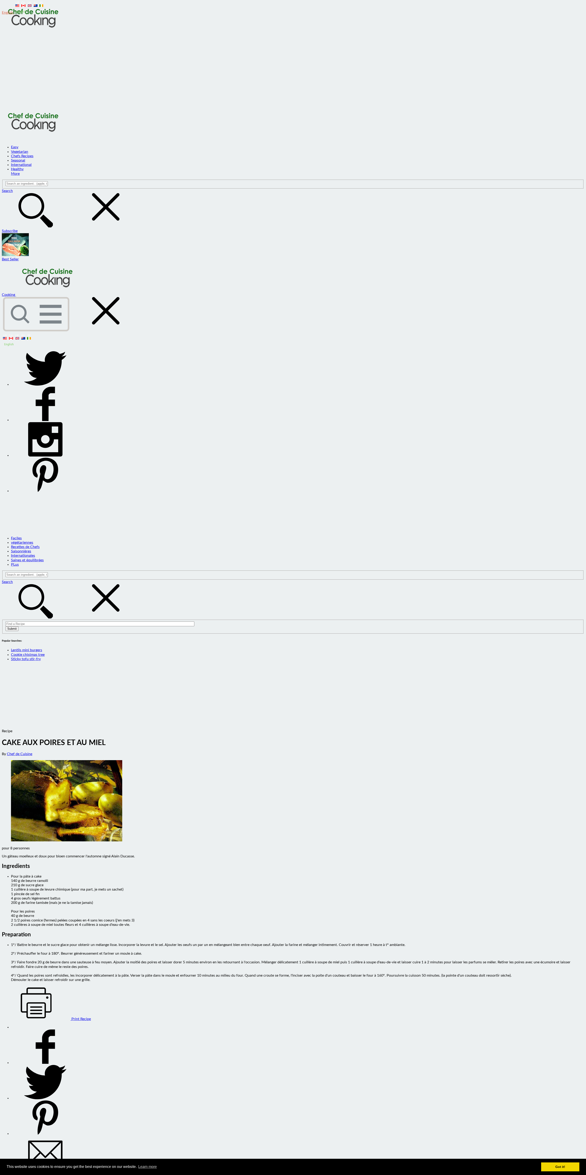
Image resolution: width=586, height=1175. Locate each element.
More (15, 174)
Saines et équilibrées (27, 560)
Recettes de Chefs (25, 547)
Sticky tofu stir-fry (26, 659)
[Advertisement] (293, 72)
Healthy (17, 169)
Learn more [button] (147, 1167)
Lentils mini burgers (26, 650)
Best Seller (10, 259)
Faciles (16, 538)
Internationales (23, 555)
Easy (14, 147)
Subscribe (10, 231)
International (21, 165)
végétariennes (22, 542)
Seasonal (18, 160)
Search (7, 191)
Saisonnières (21, 551)
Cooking (9, 295)
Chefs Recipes (22, 156)
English (8, 12)
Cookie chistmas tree (28, 654)
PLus (15, 564)
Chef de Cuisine (19, 754)
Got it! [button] (560, 1167)
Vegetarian (19, 152)
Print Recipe (81, 1019)
